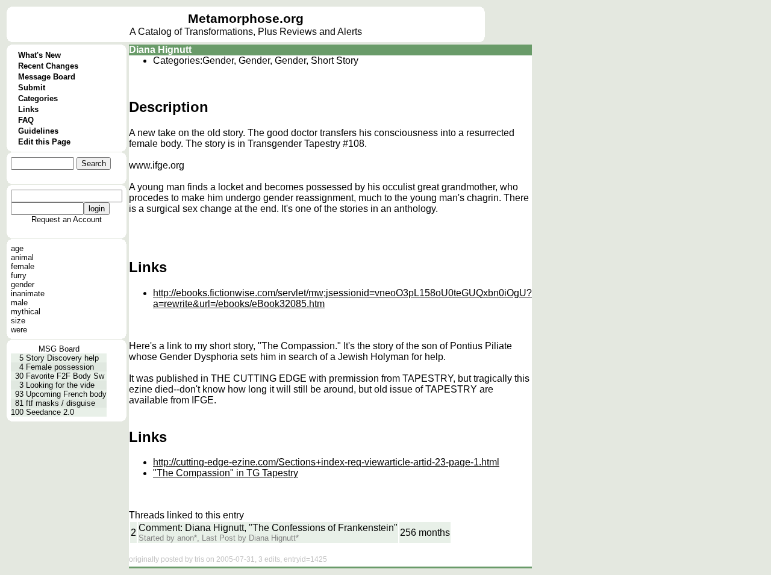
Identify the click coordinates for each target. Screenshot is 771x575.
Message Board (46, 76)
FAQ (26, 120)
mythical (25, 311)
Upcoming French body (66, 394)
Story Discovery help (62, 357)
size (18, 320)
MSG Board (59, 348)
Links (28, 109)
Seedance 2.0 (50, 412)
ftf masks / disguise (60, 403)
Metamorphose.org (246, 18)
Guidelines (38, 130)
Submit (31, 87)
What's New (39, 55)
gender (22, 284)
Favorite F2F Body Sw (65, 376)
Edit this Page (44, 141)
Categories (38, 98)
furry (19, 275)
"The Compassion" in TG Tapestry (225, 473)
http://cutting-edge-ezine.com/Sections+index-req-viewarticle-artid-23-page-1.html (326, 462)
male (19, 302)
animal (22, 257)
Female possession (60, 366)
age (17, 248)
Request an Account (66, 219)
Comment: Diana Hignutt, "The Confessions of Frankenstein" (268, 528)
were (19, 329)
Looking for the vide (60, 385)
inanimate (28, 293)
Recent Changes (48, 65)
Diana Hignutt (160, 50)
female (22, 266)
